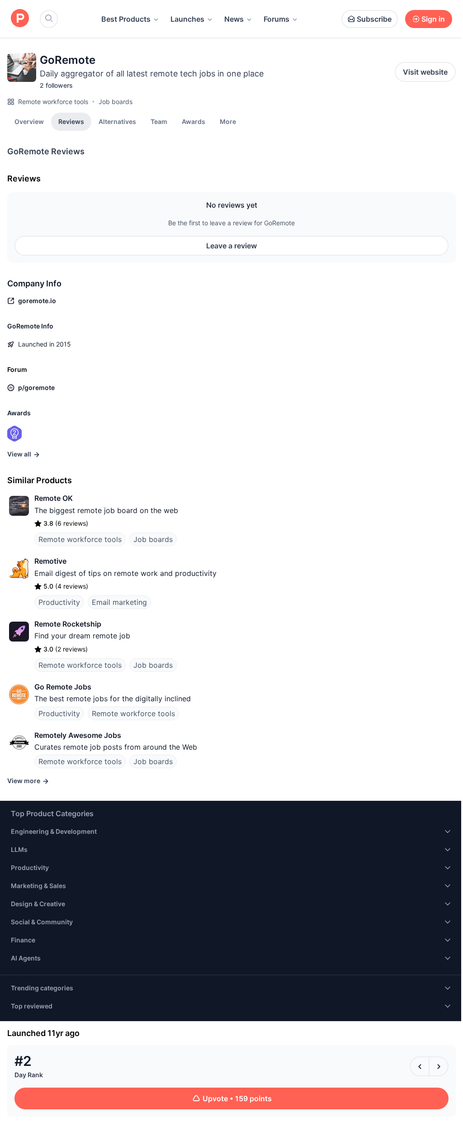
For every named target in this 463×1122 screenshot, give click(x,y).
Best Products (126, 19)
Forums (276, 19)
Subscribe (374, 19)
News (234, 19)
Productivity (59, 602)
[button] (228, 121)
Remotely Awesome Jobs (77, 735)
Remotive (50, 561)
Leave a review (231, 245)
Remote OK (53, 498)
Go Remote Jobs (62, 686)
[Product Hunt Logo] (20, 19)
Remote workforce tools (53, 101)
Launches (187, 19)
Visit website (425, 71)
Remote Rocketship (67, 623)
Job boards (115, 101)
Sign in (433, 19)
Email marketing (119, 602)
